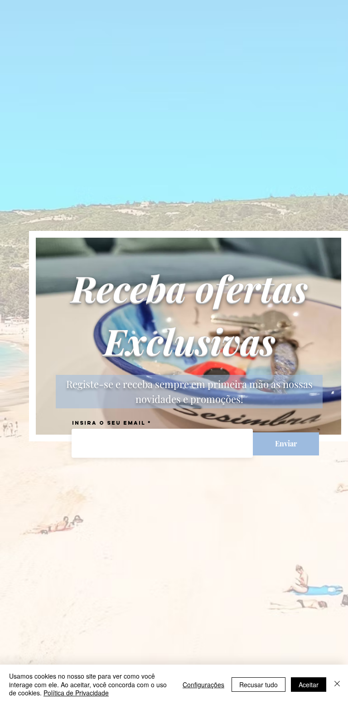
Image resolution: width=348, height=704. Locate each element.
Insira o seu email (108, 423)
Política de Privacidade (76, 692)
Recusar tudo (258, 684)
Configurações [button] (203, 684)
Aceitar (309, 684)
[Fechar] (337, 684)
